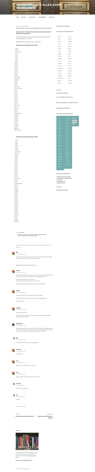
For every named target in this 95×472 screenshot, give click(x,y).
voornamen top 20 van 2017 (74, 122)
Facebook (18, 460)
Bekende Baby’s (42, 17)
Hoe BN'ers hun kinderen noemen (64, 178)
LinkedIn (27, 460)
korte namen (30, 235)
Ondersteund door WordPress (22, 468)
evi (28, 234)
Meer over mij (32, 455)
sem (36, 235)
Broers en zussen (61, 182)
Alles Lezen (51, 17)
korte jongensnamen (36, 234)
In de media (22, 460)
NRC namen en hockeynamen (64, 176)
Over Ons (23, 17)
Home (17, 17)
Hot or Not (21, 232)
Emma (26, 26)
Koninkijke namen (61, 181)
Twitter (30, 460)
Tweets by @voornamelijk (62, 93)
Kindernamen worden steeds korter (28, 265)
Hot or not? (59, 179)
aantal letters (22, 234)
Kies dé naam (32, 17)
